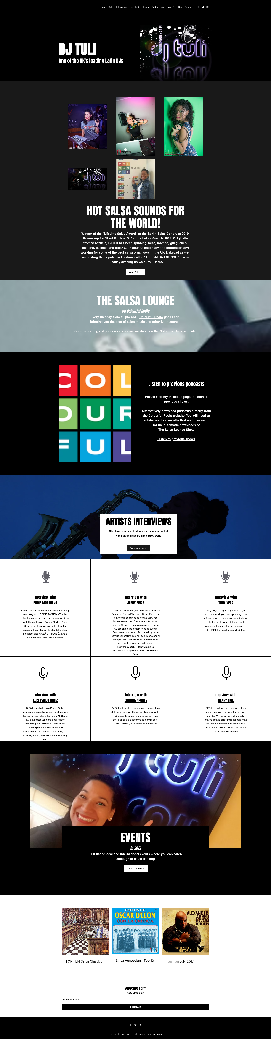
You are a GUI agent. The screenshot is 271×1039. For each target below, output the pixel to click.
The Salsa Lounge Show (176, 430)
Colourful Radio (151, 317)
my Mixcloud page (177, 397)
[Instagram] (207, 7)
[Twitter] (203, 7)
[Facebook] (198, 7)
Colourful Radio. (151, 262)
